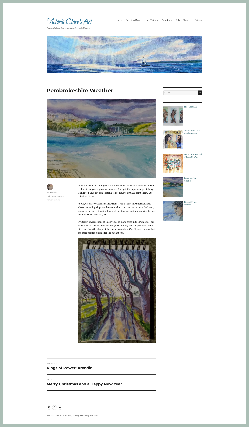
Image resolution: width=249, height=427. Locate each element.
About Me (167, 20)
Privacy (198, 20)
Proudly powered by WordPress (86, 416)
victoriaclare (52, 192)
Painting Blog (133, 20)
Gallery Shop (181, 20)
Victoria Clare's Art (69, 21)
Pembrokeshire (53, 200)
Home (119, 20)
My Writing (152, 20)
